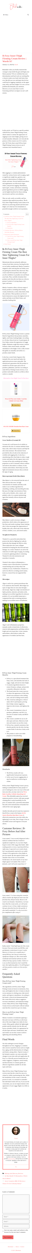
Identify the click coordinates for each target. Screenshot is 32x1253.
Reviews (20, 1173)
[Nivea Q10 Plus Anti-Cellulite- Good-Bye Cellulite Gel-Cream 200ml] (16, 395)
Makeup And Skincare (11, 1173)
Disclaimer (10, 1246)
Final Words (8, 244)
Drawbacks (10, 228)
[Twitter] (16, 1167)
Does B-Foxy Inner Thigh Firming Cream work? (15, 237)
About (17, 1246)
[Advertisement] (16, 34)
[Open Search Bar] (28, 15)
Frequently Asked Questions (12, 234)
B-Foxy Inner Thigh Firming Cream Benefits (15, 225)
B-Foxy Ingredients (12, 222)
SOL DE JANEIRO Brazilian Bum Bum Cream (15, 426)
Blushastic (18, 1250)
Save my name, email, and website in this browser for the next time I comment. (16, 1231)
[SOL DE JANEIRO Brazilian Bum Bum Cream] (15, 422)
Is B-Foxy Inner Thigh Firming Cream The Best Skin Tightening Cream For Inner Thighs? (14, 218)
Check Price (17, 405)
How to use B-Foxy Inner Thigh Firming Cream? (14, 241)
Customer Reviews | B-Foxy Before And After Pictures (14, 231)
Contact (22, 1246)
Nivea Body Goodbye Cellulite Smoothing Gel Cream (14, 794)
